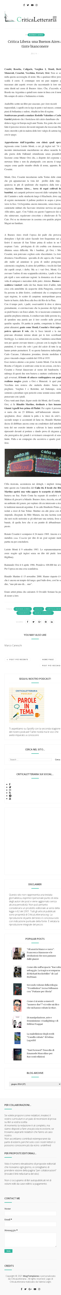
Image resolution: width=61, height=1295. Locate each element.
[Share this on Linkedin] (51, 621)
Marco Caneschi (43, 613)
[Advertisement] (30, 841)
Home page (48, 659)
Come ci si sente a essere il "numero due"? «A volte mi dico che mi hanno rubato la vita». (43, 1004)
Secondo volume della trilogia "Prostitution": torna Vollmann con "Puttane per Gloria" (42, 988)
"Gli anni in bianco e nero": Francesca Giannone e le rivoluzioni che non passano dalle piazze (41, 954)
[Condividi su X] (33, 621)
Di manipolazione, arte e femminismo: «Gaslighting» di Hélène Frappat (42, 1020)
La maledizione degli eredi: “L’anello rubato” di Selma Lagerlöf (40, 1037)
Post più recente (18, 659)
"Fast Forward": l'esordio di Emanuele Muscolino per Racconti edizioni (40, 1053)
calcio (38, 609)
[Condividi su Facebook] (27, 621)
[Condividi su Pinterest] (45, 621)
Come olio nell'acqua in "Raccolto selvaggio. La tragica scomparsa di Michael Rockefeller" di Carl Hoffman (44, 972)
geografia (24, 613)
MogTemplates (31, 1276)
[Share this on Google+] (39, 621)
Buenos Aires (36, 35)
